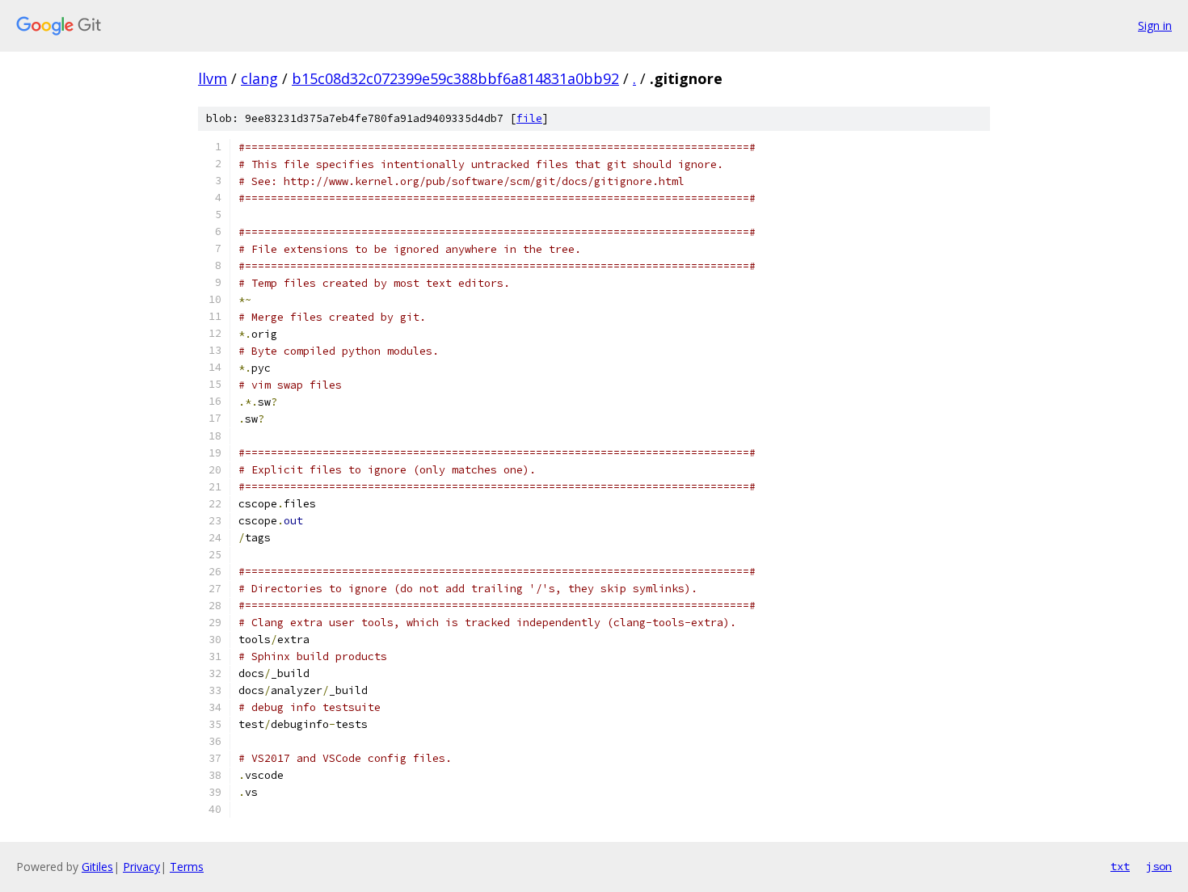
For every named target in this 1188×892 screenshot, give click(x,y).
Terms (187, 866)
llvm (212, 78)
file (529, 118)
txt (1120, 866)
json (1159, 866)
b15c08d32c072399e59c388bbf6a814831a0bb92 (455, 78)
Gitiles (97, 866)
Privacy (141, 866)
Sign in (1155, 25)
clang (259, 78)
